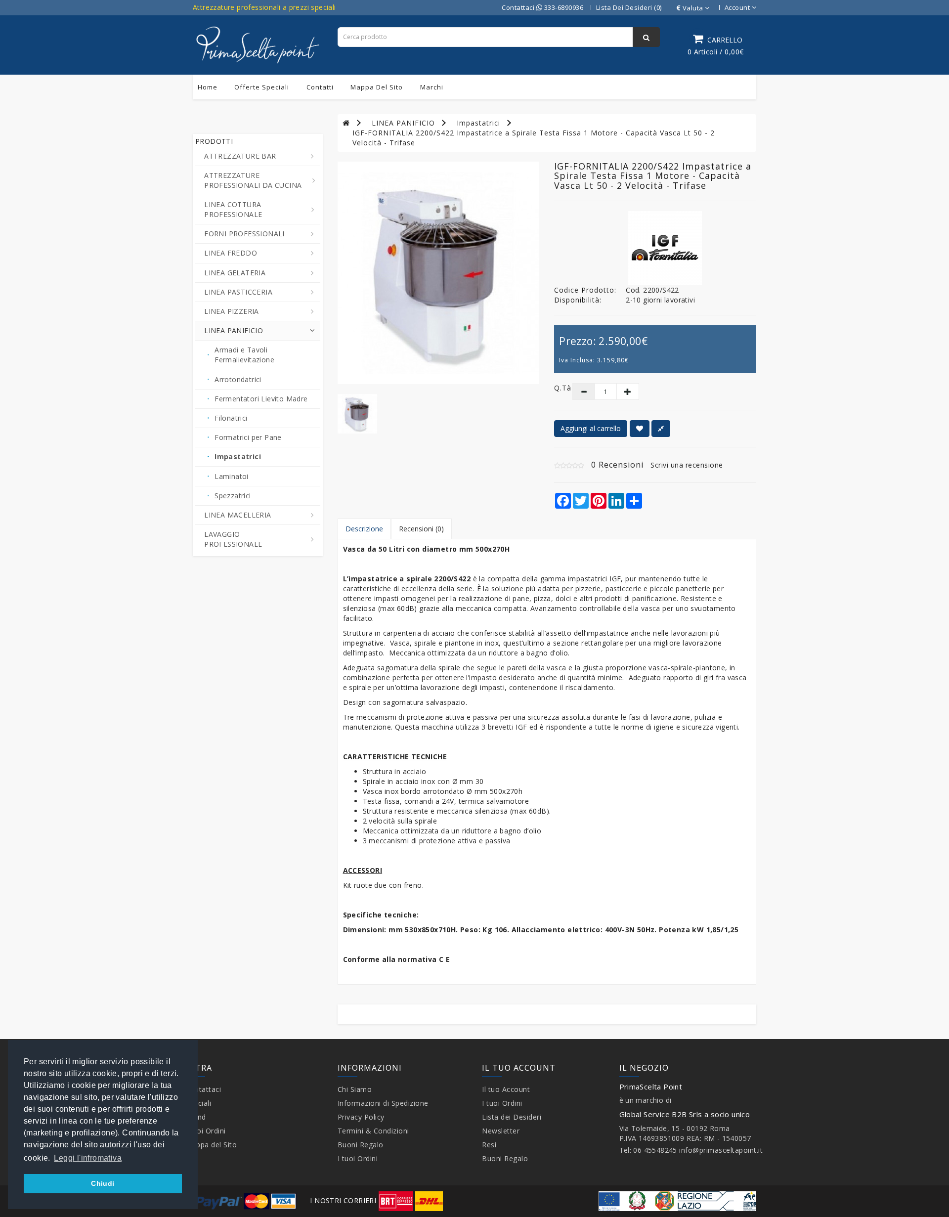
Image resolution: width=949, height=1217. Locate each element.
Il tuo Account (506, 1089)
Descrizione (364, 528)
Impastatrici (478, 123)
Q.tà (556, 387)
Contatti (320, 87)
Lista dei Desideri (511, 1117)
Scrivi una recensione (686, 465)
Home (207, 87)
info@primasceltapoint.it (721, 1150)
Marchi (431, 87)
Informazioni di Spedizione (383, 1103)
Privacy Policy (361, 1117)
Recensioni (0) (421, 528)
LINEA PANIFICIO (403, 123)
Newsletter (500, 1130)
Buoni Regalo (361, 1144)
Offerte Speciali (261, 87)
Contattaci (203, 1089)
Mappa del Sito (211, 1144)
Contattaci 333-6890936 (542, 7)
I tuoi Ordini (205, 1130)
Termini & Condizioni (373, 1130)
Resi (489, 1144)
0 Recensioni (617, 464)
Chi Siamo (355, 1089)
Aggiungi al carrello (591, 428)
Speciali (198, 1103)
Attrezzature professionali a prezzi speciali (264, 7)
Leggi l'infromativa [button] (88, 1158)
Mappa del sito (376, 87)
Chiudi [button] (102, 1183)
